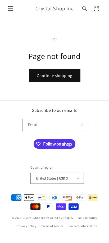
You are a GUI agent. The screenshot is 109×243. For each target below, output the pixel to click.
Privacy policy (26, 226)
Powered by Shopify (60, 218)
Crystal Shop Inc (34, 218)
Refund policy (87, 218)
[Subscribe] (81, 125)
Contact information (83, 226)
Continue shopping (54, 75)
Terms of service (52, 226)
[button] (10, 8)
